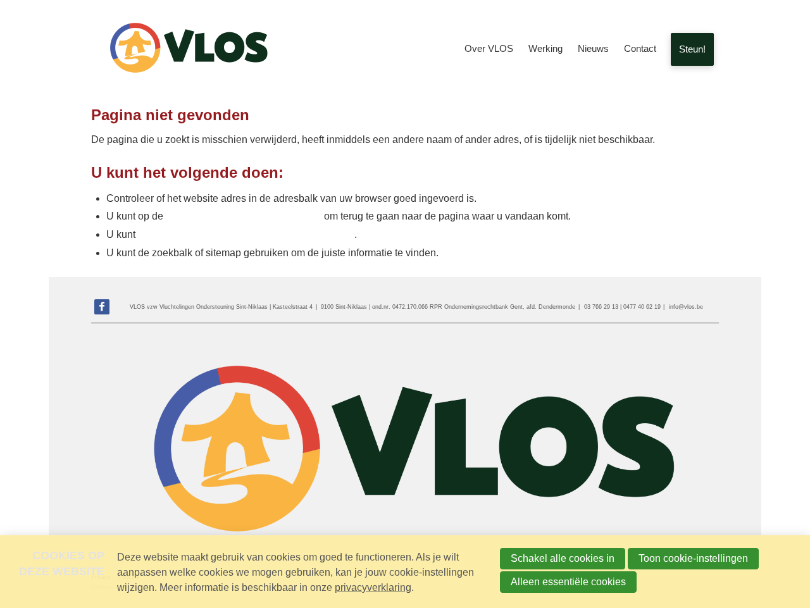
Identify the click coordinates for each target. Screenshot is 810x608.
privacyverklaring (373, 587)
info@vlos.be (686, 307)
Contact (640, 48)
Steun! (692, 49)
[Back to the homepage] (186, 49)
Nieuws (593, 48)
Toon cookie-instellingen (693, 558)
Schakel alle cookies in (562, 558)
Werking (545, 48)
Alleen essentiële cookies (568, 581)
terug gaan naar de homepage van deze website (246, 234)
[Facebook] (101, 306)
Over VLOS (488, 48)
